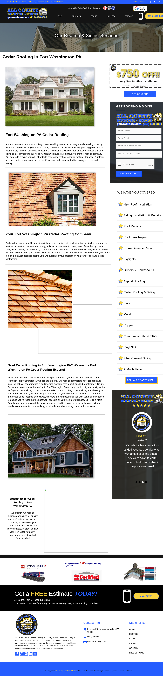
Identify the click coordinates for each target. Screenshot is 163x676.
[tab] (136, 482)
